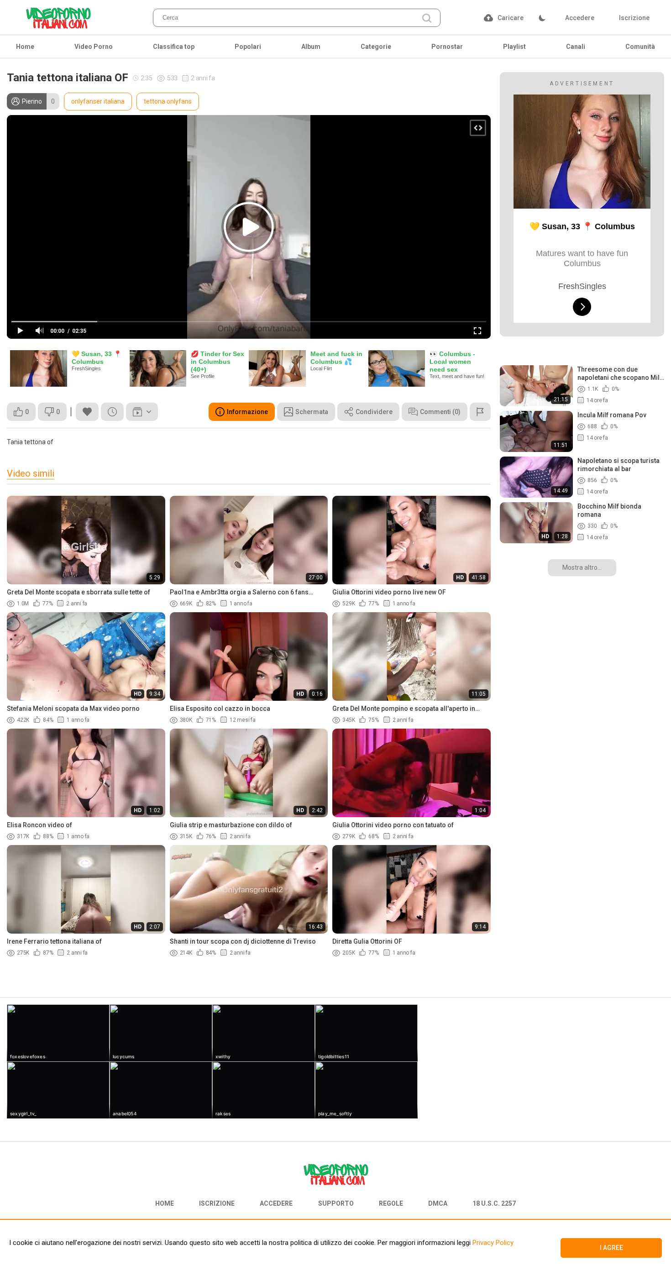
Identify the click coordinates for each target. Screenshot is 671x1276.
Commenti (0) (440, 411)
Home (25, 46)
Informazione (247, 411)
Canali (575, 46)
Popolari (248, 46)
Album (310, 46)
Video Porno (93, 46)
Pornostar (447, 46)
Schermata (311, 411)
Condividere (374, 411)
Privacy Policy (492, 1243)
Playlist (514, 46)
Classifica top (173, 46)
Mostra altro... (582, 567)
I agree (611, 1247)
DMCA (437, 1203)
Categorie (376, 46)
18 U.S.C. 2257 (494, 1203)
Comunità (640, 46)
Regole (391, 1203)
